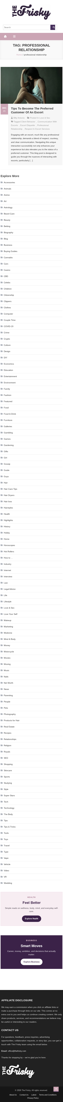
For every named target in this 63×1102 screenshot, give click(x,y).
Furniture (8, 420)
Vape (6, 858)
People (7, 701)
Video (6, 870)
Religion (7, 745)
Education (8, 370)
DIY (5, 357)
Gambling (8, 432)
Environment (10, 382)
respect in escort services (37, 129)
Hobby (7, 533)
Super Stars (9, 795)
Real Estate (9, 727)
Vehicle (7, 864)
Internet (7, 570)
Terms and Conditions (48, 1095)
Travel (7, 845)
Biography (8, 232)
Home (6, 539)
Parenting (8, 695)
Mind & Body (10, 639)
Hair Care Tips (10, 489)
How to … (8, 558)
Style (6, 789)
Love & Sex (44, 118)
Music (6, 670)
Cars (6, 264)
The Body (8, 814)
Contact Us (24, 1095)
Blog (6, 239)
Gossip (7, 464)
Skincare (8, 770)
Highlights (8, 520)
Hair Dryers (9, 495)
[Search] (52, 27)
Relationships (10, 739)
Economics (9, 364)
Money (7, 645)
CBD (6, 276)
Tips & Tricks (10, 827)
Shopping (8, 764)
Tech (6, 802)
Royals (7, 752)
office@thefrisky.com (17, 1051)
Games (7, 439)
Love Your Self (10, 614)
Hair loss (8, 501)
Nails (6, 676)
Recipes (7, 733)
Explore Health (31, 919)
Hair (6, 483)
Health (7, 514)
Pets (6, 708)
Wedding (8, 883)
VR (5, 877)
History (7, 526)
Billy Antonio (19, 118)
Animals (7, 189)
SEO (6, 758)
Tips (6, 820)
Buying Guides (10, 251)
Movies (7, 658)
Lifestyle (7, 601)
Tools (6, 833)
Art (5, 201)
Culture (7, 345)
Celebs (7, 282)
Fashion (7, 395)
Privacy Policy (33, 1098)
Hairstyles (8, 508)
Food (6, 407)
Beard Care (9, 214)
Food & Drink (10, 414)
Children (8, 289)
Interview (8, 576)
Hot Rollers (9, 551)
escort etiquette (27, 125)
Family (7, 389)
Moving (7, 664)
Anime (7, 195)
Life (5, 595)
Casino (7, 270)
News (6, 689)
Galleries (8, 426)
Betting (7, 226)
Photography (10, 714)
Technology (9, 808)
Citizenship (9, 295)
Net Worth (8, 683)
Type (6, 852)
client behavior (28, 121)
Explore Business (32, 962)
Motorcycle (9, 651)
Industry (7, 564)
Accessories (9, 182)
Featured (8, 401)
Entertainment (10, 376)
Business (8, 245)
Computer (8, 314)
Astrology (8, 207)
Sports (7, 777)
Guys (6, 476)
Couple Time (10, 320)
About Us (13, 1095)
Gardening (9, 445)
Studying (8, 783)
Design (7, 351)
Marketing (8, 626)
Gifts (6, 451)
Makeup (7, 620)
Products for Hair (11, 720)
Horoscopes (9, 545)
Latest (33, 1095)
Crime (6, 332)
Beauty (7, 220)
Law (6, 583)
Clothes (7, 307)
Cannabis (8, 257)
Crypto (7, 339)
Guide (6, 470)
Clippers (7, 301)
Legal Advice (10, 589)
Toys (6, 839)
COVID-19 (8, 326)
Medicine (8, 633)
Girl (5, 458)
